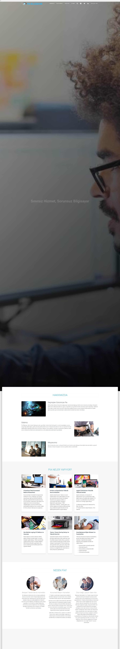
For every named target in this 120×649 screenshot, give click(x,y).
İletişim (73, 3)
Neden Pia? (67, 3)
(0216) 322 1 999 (94, 3)
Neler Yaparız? (59, 3)
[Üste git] (116, 645)
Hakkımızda (52, 3)
